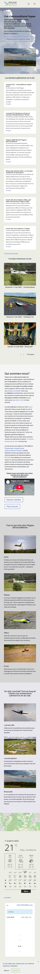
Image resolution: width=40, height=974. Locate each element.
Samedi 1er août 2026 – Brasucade (20, 347)
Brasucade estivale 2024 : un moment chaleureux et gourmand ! (19, 171)
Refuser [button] (6, 970)
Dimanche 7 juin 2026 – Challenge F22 (20, 317)
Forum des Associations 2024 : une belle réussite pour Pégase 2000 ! (18, 200)
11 (27, 64)
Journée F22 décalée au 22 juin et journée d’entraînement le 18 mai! (18, 114)
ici (18, 33)
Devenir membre (14, 500)
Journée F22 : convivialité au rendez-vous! (19, 85)
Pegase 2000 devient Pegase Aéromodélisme (16, 140)
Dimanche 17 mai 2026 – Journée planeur (20, 287)
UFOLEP (7, 457)
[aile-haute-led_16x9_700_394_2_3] (20, 65)
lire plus (8, 104)
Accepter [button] (16, 970)
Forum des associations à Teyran (18, 228)
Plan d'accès (12, 506)
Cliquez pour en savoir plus (18, 39)
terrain (30, 407)
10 (25, 64)
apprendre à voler (18, 400)
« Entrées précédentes (11, 253)
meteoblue (7, 897)
